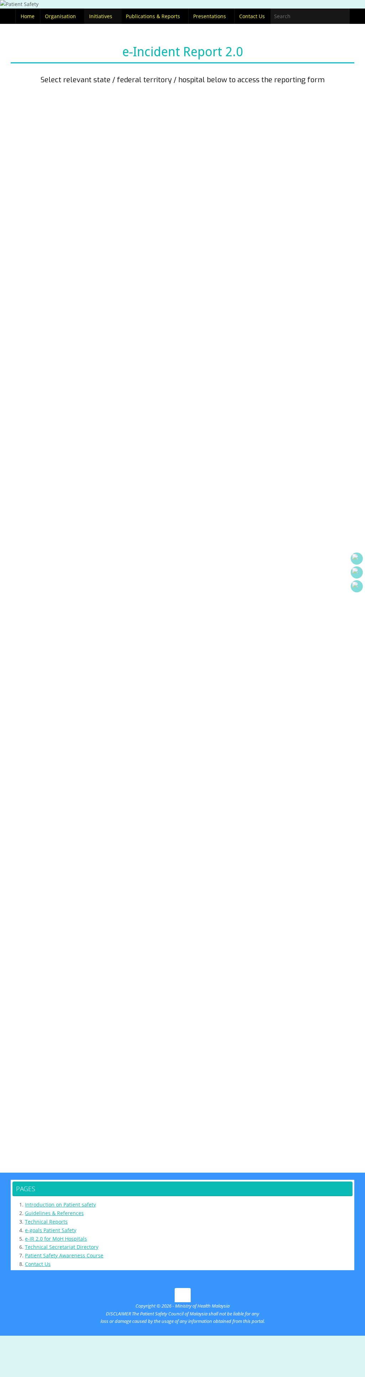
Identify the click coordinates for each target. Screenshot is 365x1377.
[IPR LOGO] (182, 1103)
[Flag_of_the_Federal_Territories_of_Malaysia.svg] (94, 837)
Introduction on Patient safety (60, 1204)
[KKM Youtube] (357, 559)
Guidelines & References (54, 1213)
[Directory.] (357, 586)
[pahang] (300, 442)
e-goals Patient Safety (50, 1230)
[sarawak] (182, 718)
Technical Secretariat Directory (61, 1247)
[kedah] (182, 116)
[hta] (182, 964)
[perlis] (64, 116)
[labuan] (271, 838)
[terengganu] (64, 587)
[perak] (64, 156)
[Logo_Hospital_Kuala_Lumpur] (64, 970)
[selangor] (182, 205)
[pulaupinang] (300, 165)
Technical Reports (46, 1221)
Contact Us (38, 1264)
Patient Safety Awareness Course (64, 1255)
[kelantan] (182, 584)
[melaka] (64, 239)
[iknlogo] (301, 963)
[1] (182, 334)
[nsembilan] (300, 303)
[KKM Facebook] (357, 572)
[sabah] (301, 587)
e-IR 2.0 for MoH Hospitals (56, 1238)
